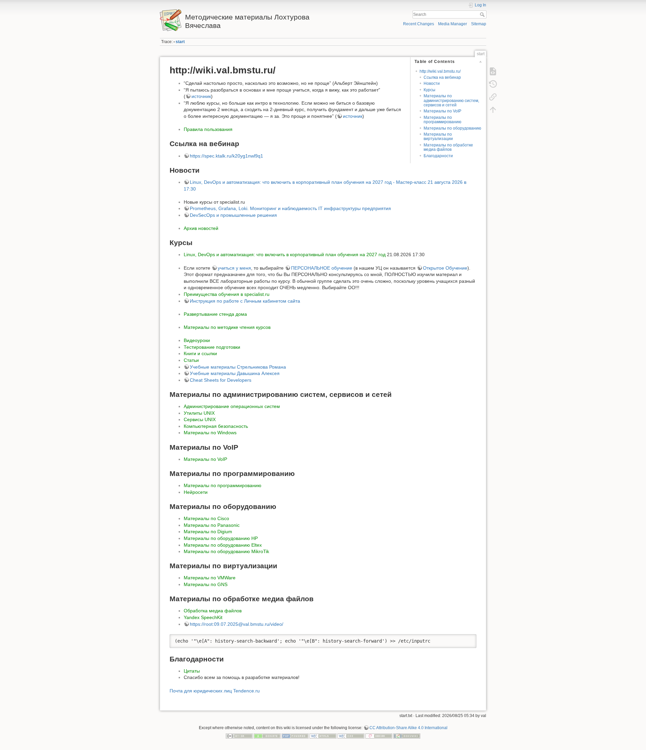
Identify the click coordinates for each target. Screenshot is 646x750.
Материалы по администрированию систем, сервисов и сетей (451, 100)
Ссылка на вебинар (442, 77)
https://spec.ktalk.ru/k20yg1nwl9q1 (226, 156)
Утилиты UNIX (199, 413)
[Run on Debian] (378, 736)
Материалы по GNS (205, 584)
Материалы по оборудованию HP (221, 538)
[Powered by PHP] (295, 736)
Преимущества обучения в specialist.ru (227, 294)
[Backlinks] (493, 97)
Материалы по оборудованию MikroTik (226, 551)
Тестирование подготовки (212, 347)
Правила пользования (208, 129)
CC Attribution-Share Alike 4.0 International (408, 727)
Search (483, 14)
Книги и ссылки (200, 353)
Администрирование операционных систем (232, 406)
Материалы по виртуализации (438, 136)
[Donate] (267, 736)
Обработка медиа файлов (213, 610)
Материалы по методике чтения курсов (227, 327)
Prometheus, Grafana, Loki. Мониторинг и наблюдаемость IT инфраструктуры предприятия (290, 208)
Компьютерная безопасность (216, 426)
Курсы (429, 90)
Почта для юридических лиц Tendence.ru (215, 690)
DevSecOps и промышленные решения (233, 215)
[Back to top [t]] (493, 109)
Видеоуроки (197, 340)
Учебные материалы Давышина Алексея (235, 373)
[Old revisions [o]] (493, 84)
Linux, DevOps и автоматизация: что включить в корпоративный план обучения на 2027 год (285, 254)
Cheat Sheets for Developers (220, 380)
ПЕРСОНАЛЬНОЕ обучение (321, 268)
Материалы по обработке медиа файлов (448, 147)
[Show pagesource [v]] (493, 71)
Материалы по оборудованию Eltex (223, 545)
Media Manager (452, 24)
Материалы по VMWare (210, 577)
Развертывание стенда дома (215, 314)
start (180, 41)
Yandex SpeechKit (203, 617)
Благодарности (438, 156)
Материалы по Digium (208, 531)
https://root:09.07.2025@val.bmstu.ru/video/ (236, 624)
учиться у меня (234, 268)
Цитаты (192, 671)
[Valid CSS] (350, 736)
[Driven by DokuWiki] (406, 736)
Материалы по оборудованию (452, 128)
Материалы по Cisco (206, 518)
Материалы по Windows (210, 432)
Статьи (191, 360)
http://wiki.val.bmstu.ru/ (440, 71)
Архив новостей (201, 228)
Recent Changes (418, 24)
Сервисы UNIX (200, 419)
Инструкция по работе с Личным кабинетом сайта (245, 301)
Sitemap (478, 24)
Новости (432, 83)
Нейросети (196, 492)
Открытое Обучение (445, 268)
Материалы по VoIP (442, 111)
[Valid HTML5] (323, 736)
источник (201, 96)
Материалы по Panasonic (212, 525)
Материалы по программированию (442, 119)
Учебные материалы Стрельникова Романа (238, 367)
